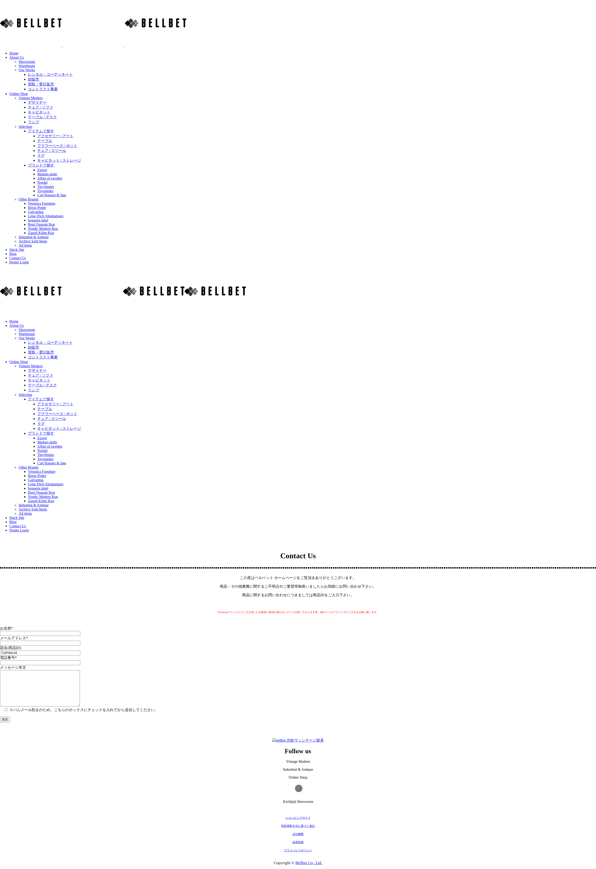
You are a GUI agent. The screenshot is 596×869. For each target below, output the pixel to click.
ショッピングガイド (298, 817)
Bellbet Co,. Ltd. (308, 863)
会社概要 (298, 834)
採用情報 (298, 842)
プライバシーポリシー (298, 850)
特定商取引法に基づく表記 (298, 826)
